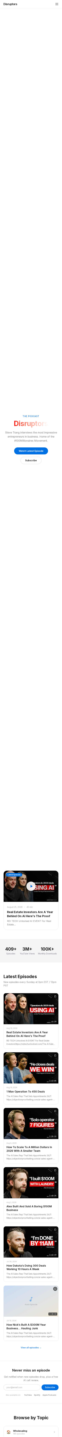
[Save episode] (55, 996)
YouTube (28, 1395)
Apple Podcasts (49, 1395)
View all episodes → (31, 1347)
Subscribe (31, 460)
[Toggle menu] (57, 4)
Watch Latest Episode (31, 450)
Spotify (37, 1395)
